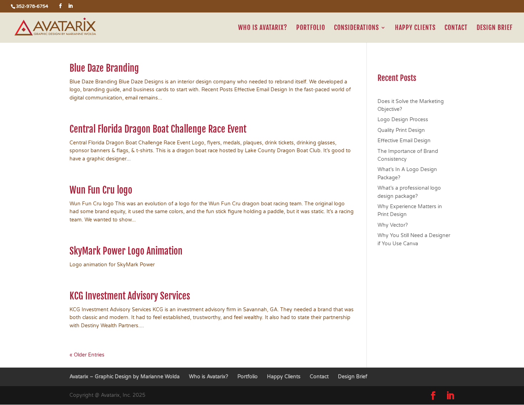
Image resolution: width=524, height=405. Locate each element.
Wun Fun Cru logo (101, 190)
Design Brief (495, 28)
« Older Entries (87, 355)
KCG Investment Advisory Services (130, 296)
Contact (456, 28)
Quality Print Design (401, 130)
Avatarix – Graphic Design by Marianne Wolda (125, 377)
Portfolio (310, 28)
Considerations (356, 28)
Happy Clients (415, 28)
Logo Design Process (402, 120)
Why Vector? (392, 225)
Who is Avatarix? (262, 28)
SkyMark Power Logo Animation (126, 251)
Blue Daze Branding (104, 68)
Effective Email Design (404, 141)
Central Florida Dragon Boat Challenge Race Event (158, 129)
